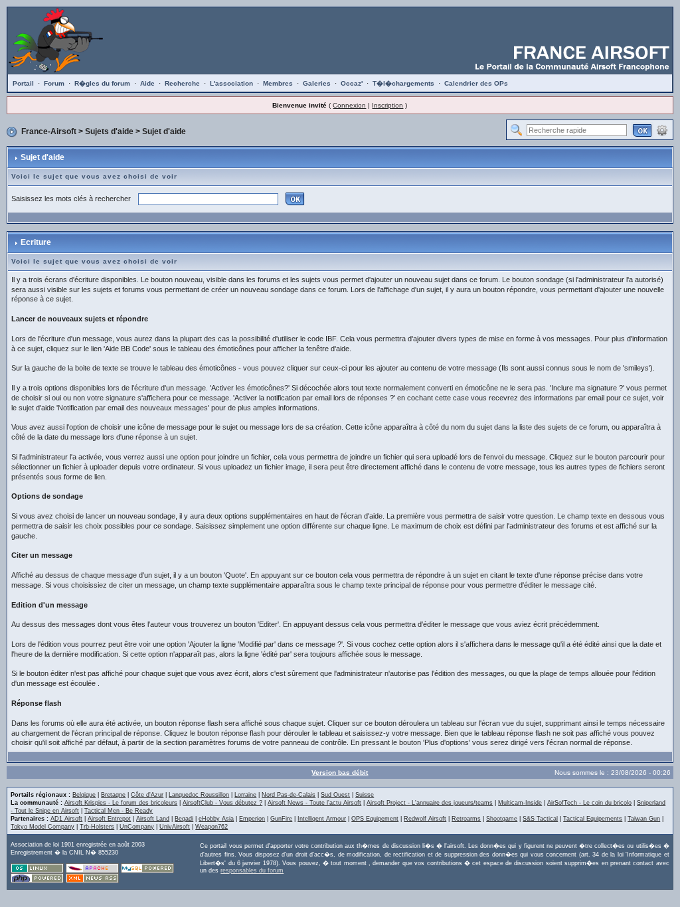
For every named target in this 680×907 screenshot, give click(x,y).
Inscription (387, 105)
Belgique (84, 794)
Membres (278, 83)
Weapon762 (211, 826)
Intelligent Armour (322, 818)
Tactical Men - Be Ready (118, 810)
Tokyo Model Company (42, 826)
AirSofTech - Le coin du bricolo (589, 802)
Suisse (364, 794)
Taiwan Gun (644, 818)
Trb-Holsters (97, 826)
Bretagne (113, 794)
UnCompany (137, 826)
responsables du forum (252, 870)
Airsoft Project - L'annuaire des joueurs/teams (430, 802)
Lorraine (245, 794)
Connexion (349, 105)
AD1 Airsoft (66, 818)
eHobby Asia (216, 818)
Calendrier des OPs (476, 83)
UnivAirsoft (174, 826)
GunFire (281, 818)
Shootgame (501, 818)
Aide (147, 83)
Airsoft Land (152, 818)
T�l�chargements (403, 83)
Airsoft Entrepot (109, 818)
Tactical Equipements (592, 818)
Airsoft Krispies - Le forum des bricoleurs (120, 802)
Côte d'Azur (147, 794)
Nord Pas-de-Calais (288, 794)
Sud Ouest (335, 794)
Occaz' (352, 83)
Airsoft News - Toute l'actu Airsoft (314, 802)
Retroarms (466, 818)
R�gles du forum (102, 83)
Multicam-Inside (520, 802)
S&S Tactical (540, 818)
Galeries (317, 83)
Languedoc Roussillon (199, 794)
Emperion (252, 818)
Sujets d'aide (109, 131)
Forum (54, 83)
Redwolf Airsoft (425, 818)
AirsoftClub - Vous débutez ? (222, 802)
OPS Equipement (374, 818)
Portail (23, 83)
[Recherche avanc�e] (662, 129)
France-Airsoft (48, 131)
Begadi (184, 818)
